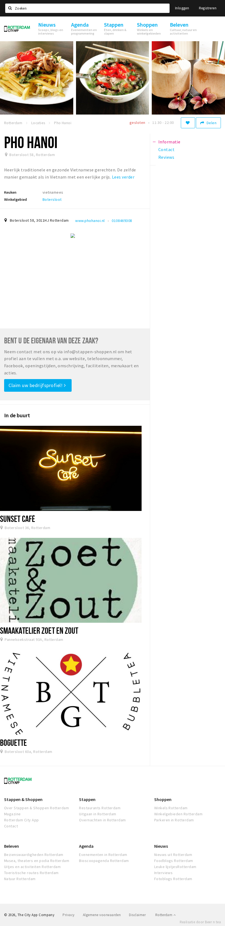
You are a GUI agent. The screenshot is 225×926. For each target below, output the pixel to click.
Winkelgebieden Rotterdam (178, 813)
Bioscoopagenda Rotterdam (104, 860)
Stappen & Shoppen (23, 799)
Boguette (13, 742)
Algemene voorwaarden (102, 915)
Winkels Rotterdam (171, 807)
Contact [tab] (166, 149)
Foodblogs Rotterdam (173, 860)
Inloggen (182, 8)
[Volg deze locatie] (188, 122)
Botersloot (52, 199)
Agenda (86, 846)
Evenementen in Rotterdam (103, 854)
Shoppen (162, 799)
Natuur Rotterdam (20, 878)
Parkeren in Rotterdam (174, 819)
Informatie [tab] (169, 141)
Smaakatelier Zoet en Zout (39, 630)
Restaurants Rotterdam (99, 807)
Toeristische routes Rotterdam (31, 872)
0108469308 (122, 220)
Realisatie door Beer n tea (200, 922)
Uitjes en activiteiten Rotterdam (32, 866)
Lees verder (123, 177)
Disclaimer (137, 915)
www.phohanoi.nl (90, 220)
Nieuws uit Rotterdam (173, 854)
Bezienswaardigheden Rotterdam (33, 854)
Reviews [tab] (166, 157)
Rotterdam (164, 915)
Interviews (163, 872)
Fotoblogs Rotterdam (173, 878)
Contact (11, 826)
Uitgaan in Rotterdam (97, 813)
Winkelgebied (15, 199)
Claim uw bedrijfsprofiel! (36, 385)
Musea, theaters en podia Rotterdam (36, 860)
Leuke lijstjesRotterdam (175, 866)
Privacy (68, 915)
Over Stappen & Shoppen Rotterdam (36, 807)
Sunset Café (17, 518)
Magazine (12, 813)
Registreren (207, 8)
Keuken (10, 192)
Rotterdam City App (21, 819)
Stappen (87, 799)
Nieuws (161, 846)
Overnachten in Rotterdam (102, 819)
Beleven (11, 846)
